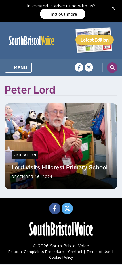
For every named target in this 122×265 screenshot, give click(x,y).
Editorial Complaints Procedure (36, 251)
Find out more (63, 13)
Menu (20, 67)
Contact (75, 251)
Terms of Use (98, 251)
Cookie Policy (61, 257)
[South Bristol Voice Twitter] (89, 67)
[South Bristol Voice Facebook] (79, 67)
